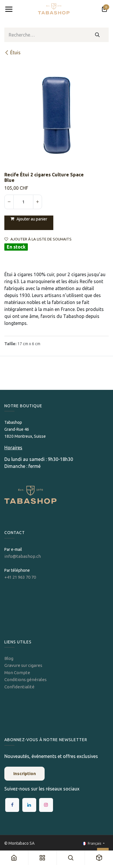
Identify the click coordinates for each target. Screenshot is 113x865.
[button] (28, 223)
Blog (8, 658)
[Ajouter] (37, 202)
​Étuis (15, 52)
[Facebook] (12, 805)
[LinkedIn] (29, 805)
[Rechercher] (97, 35)
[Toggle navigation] (8, 9)
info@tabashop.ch (23, 556)
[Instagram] (46, 805)
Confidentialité (19, 686)
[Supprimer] (9, 202)
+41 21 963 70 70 (20, 577)
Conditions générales (25, 679)
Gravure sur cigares (23, 665)
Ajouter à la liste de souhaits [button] (41, 239)
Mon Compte (17, 672)
